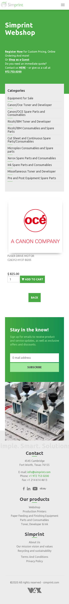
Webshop (34, 507)
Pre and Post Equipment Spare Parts (32, 178)
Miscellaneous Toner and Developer (32, 171)
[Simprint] (13, 5)
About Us (34, 542)
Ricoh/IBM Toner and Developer (29, 121)
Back (34, 297)
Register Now (14, 51)
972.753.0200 (13, 71)
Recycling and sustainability (34, 550)
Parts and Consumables (34, 519)
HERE (22, 67)
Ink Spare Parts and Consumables (30, 164)
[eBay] (43, 489)
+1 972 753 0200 (39, 475)
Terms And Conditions (34, 556)
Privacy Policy (34, 561)
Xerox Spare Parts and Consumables (32, 158)
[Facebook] (23, 489)
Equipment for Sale (20, 98)
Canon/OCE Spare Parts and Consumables (26, 113)
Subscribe (34, 367)
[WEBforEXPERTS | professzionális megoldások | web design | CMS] (34, 591)
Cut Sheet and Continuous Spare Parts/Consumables (29, 139)
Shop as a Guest (19, 59)
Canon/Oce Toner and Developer (30, 104)
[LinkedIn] (28, 489)
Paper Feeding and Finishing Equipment (34, 515)
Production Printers (34, 511)
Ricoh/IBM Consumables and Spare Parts (31, 129)
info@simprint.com (39, 472)
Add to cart (33, 279)
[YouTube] (35, 489)
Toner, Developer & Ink (34, 524)
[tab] (34, 98)
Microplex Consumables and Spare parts (30, 149)
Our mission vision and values (34, 546)
